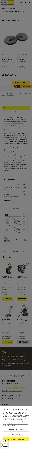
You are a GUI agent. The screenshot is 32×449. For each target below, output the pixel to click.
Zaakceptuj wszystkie (16, 439)
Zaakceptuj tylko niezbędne (16, 429)
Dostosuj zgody (16, 434)
